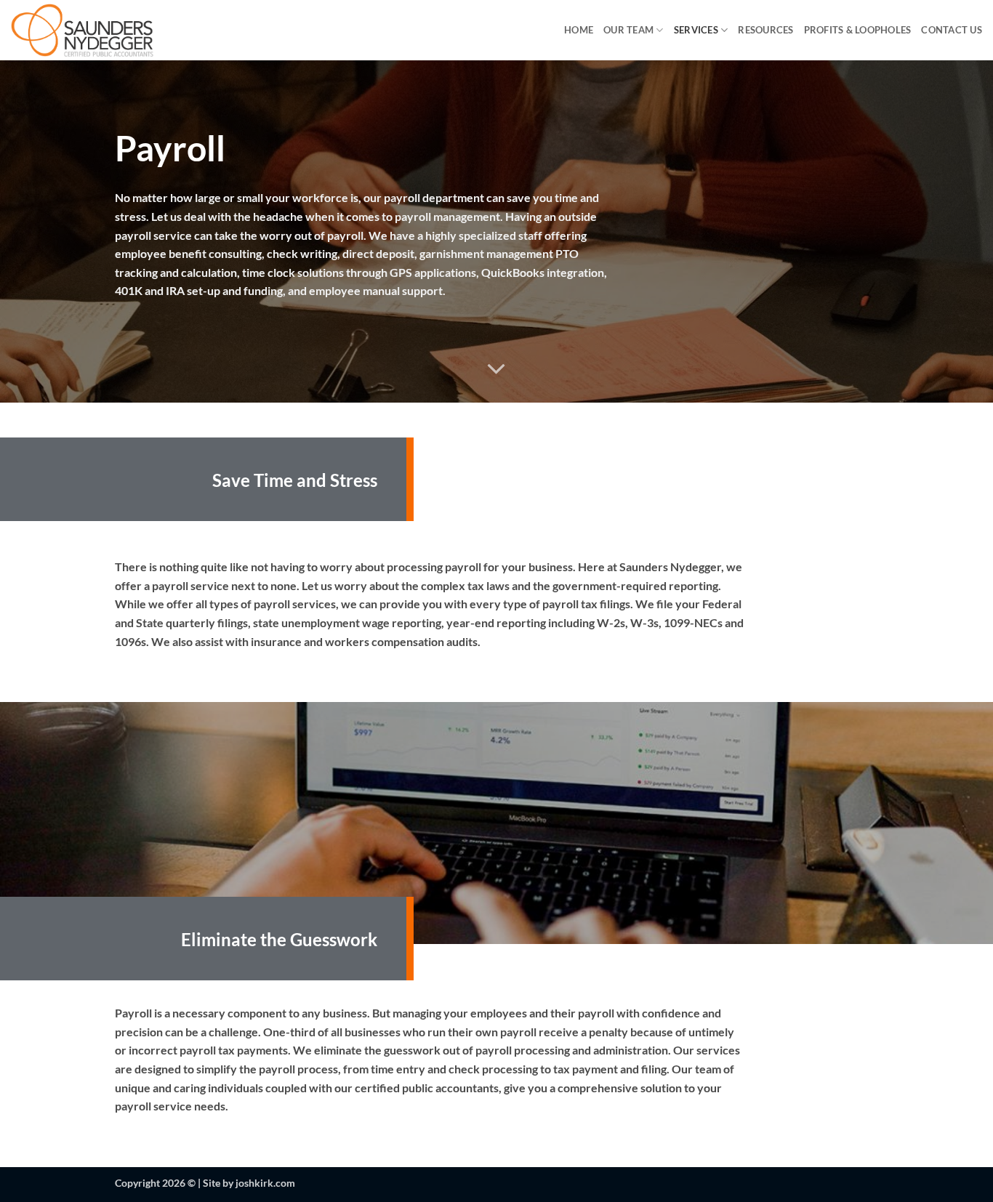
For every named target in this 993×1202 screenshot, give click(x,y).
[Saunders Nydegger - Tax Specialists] (114, 30)
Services (696, 30)
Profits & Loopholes (858, 30)
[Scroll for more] (496, 369)
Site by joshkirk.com (249, 1183)
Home (578, 30)
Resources (765, 30)
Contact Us (951, 30)
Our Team (628, 30)
